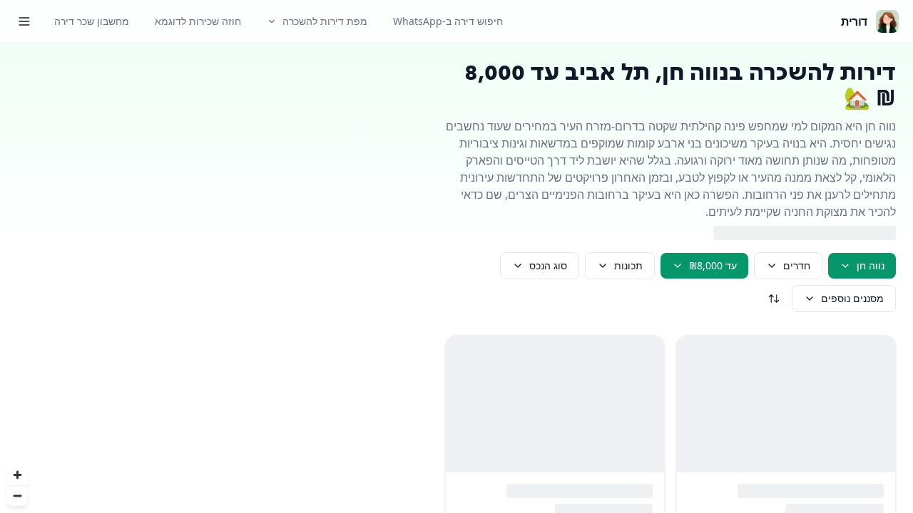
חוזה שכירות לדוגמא (198, 21)
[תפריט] (24, 21)
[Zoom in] (17, 475)
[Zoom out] (17, 495)
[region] (214, 278)
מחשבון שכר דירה (91, 21)
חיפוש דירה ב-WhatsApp (448, 21)
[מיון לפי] (774, 298)
